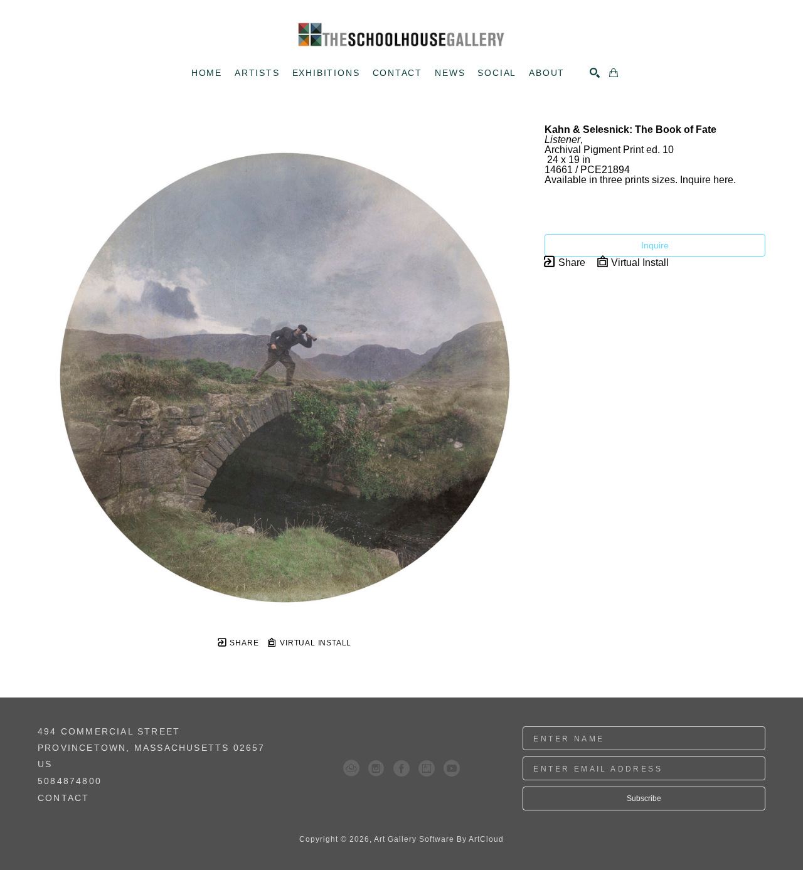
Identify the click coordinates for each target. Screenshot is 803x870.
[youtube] (452, 768)
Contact (63, 797)
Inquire (655, 245)
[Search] (595, 73)
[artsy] (426, 768)
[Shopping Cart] (613, 73)
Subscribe (644, 798)
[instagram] (376, 768)
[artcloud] (351, 768)
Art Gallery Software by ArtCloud (439, 839)
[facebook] (401, 768)
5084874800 (70, 781)
